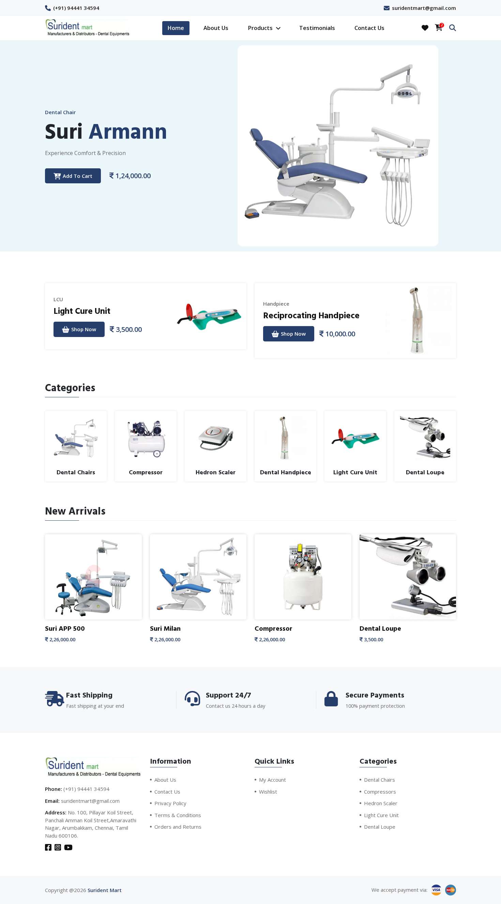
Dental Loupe (380, 628)
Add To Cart (77, 175)
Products (261, 28)
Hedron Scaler (380, 803)
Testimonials (317, 28)
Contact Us (369, 28)
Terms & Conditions (177, 815)
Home (175, 28)
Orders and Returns (177, 826)
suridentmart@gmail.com (424, 7)
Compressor (273, 628)
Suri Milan (165, 628)
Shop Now (83, 329)
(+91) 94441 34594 (76, 7)
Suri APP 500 (65, 628)
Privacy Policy (170, 803)
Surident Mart (105, 890)
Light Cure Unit (82, 311)
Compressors (380, 791)
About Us (215, 28)
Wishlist (268, 791)
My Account (272, 779)
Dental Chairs (379, 779)
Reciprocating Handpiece (311, 316)
